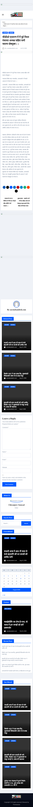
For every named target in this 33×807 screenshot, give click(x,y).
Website (4, 467)
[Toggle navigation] (3, 15)
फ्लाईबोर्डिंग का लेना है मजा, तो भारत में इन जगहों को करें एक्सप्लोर (16, 625)
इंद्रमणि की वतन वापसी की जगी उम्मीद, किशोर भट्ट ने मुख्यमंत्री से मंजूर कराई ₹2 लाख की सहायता (16, 405)
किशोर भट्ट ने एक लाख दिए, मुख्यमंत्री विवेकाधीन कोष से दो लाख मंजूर (16, 375)
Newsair (24, 802)
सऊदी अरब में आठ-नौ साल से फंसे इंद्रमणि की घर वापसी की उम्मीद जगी (15, 344)
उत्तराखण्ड (11, 32)
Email (4, 459)
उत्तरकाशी (5, 32)
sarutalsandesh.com (12, 48)
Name (4, 452)
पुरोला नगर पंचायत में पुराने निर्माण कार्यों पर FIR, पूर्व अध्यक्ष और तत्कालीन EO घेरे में (14, 783)
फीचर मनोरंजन (8, 608)
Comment (5, 427)
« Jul (3, 595)
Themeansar (16, 804)
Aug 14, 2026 (22, 347)
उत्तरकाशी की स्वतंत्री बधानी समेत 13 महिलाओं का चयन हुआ (16, 670)
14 (20, 578)
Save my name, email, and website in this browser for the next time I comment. (14, 479)
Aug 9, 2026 (22, 409)
